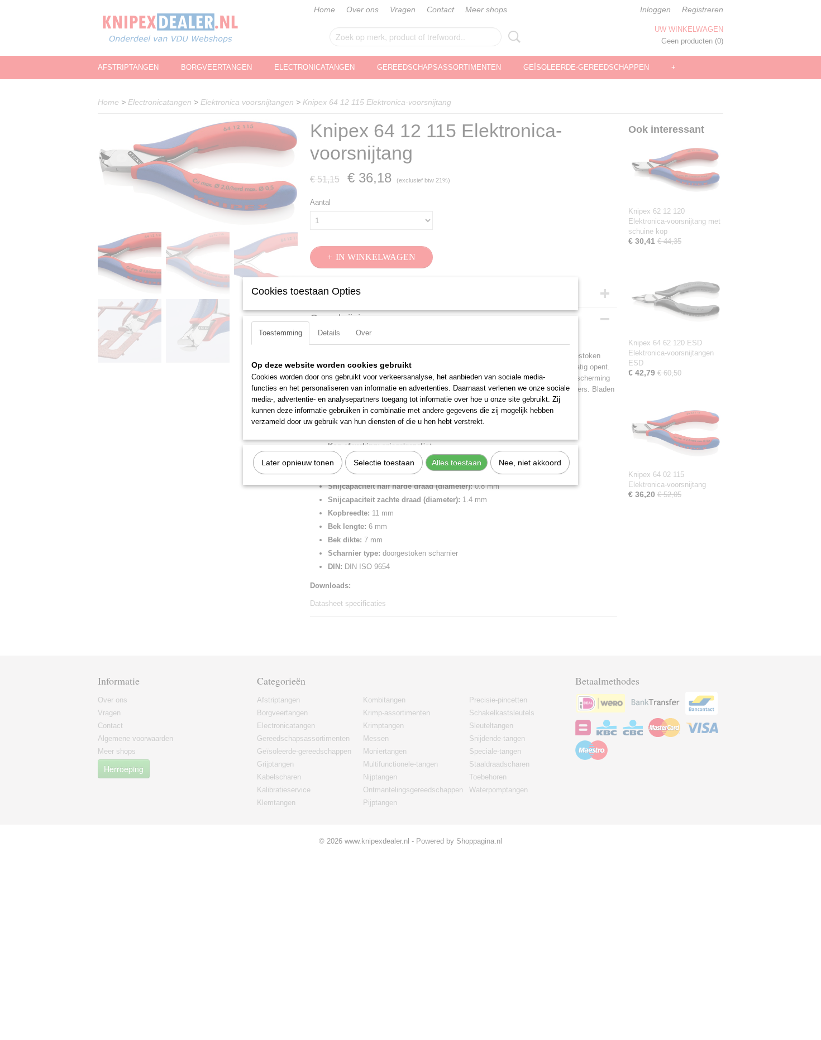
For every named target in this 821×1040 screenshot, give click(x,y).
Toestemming (280, 333)
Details (329, 333)
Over (363, 333)
